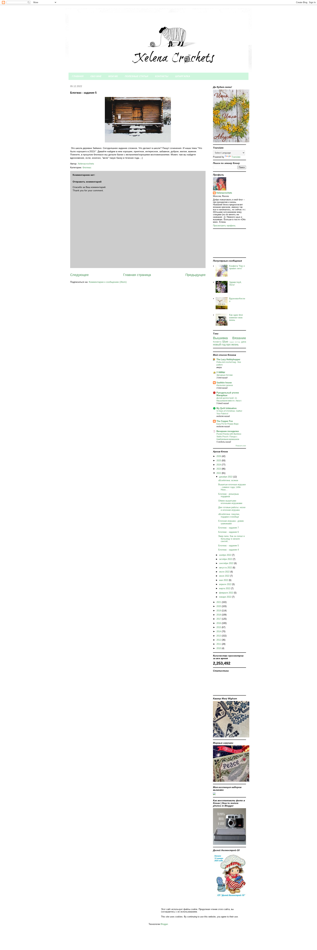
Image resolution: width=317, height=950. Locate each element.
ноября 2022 (225, 555)
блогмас (87, 167)
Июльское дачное (224, 385)
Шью (225, 341)
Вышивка (220, 338)
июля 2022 (224, 571)
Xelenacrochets (224, 193)
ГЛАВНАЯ (77, 76)
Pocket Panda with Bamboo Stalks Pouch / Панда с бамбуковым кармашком (228, 436)
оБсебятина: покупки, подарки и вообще (229, 515)
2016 (219, 623)
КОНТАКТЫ (161, 76)
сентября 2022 (226, 563)
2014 (219, 631)
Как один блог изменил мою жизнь (236, 317)
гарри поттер (234, 342)
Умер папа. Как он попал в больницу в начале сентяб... (231, 539)
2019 (219, 610)
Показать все (241, 446)
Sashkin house (224, 382)
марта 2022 (225, 588)
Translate (235, 157)
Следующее (79, 275)
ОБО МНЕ (95, 76)
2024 (219, 464)
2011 (219, 644)
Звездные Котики (224, 375)
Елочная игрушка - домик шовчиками (231, 522)
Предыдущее (195, 275)
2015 (219, 627)
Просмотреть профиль (224, 225)
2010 (219, 648)
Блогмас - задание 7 (228, 527)
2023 (219, 469)
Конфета (217, 342)
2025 (219, 460)
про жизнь (232, 344)
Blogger (164, 924)
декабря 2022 (226, 476)
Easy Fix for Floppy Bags (227, 424)
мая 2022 (224, 580)
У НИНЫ (220, 372)
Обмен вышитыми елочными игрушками (230, 502)
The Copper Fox (224, 421)
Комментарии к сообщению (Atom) (108, 282)
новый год (219, 344)
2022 (219, 473)
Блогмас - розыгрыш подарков (228, 495)
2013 (219, 635)
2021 (219, 602)
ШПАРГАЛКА (182, 76)
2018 (219, 614)
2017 (219, 619)
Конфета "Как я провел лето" (237, 267)
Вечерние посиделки (227, 431)
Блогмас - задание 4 (228, 549)
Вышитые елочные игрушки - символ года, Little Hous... (232, 487)
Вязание (239, 338)
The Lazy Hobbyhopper (228, 359)
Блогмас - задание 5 (228, 545)
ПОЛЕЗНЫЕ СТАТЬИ (136, 76)
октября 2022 (226, 559)
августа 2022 (226, 567)
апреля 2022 (225, 584)
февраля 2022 (226, 592)
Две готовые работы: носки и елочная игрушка (231, 508)
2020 (219, 606)
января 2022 (225, 597)
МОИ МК (113, 76)
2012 (219, 640)
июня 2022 (224, 576)
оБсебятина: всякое (228, 480)
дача (243, 341)
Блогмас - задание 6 (228, 532)
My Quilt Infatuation (226, 408)
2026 (219, 456)
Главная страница (137, 275)
